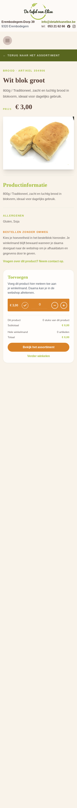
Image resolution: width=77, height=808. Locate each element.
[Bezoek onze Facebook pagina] (68, 26)
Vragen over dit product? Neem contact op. (33, 261)
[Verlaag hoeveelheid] (54, 305)
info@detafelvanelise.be (58, 21)
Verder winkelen (38, 356)
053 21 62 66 (56, 26)
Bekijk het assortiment (38, 347)
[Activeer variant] (25, 305)
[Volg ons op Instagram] (74, 26)
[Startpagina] (38, 11)
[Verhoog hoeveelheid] (63, 305)
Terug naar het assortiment (31, 55)
